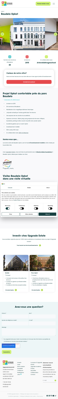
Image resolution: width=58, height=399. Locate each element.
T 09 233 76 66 (7, 382)
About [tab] (48, 187)
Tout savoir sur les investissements (27, 245)
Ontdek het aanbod (29, 82)
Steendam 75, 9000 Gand (12, 99)
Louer (18, 364)
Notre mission (21, 366)
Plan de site (40, 396)
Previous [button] (2, 34)
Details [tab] (29, 187)
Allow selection (29, 214)
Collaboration (34, 372)
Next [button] (55, 34)
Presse (32, 368)
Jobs (18, 374)
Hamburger (53, 3)
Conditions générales (13, 396)
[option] (29, 34)
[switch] (22, 208)
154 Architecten (24, 132)
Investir (19, 362)
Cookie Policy (16, 200)
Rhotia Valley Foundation (44, 152)
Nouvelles (33, 370)
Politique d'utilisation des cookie (28, 396)
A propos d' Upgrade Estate (36, 363)
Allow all (47, 214)
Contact (33, 374)
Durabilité (20, 368)
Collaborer (20, 370)
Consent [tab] (10, 187)
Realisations (20, 372)
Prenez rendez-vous (43, 3)
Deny (10, 214)
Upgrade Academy (36, 366)
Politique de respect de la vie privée (29, 394)
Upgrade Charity (10, 152)
